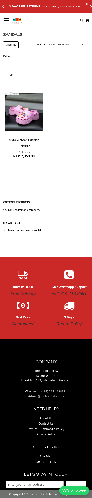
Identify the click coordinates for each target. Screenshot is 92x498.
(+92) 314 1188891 (54, 391)
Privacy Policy (46, 434)
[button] (11, 93)
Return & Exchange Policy (46, 429)
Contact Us (46, 423)
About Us (46, 418)
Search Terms (46, 462)
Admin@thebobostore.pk (46, 396)
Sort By (42, 44)
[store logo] (16, 20)
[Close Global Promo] (87, 4)
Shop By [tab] (11, 45)
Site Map (46, 456)
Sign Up (76, 484)
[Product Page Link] (24, 112)
